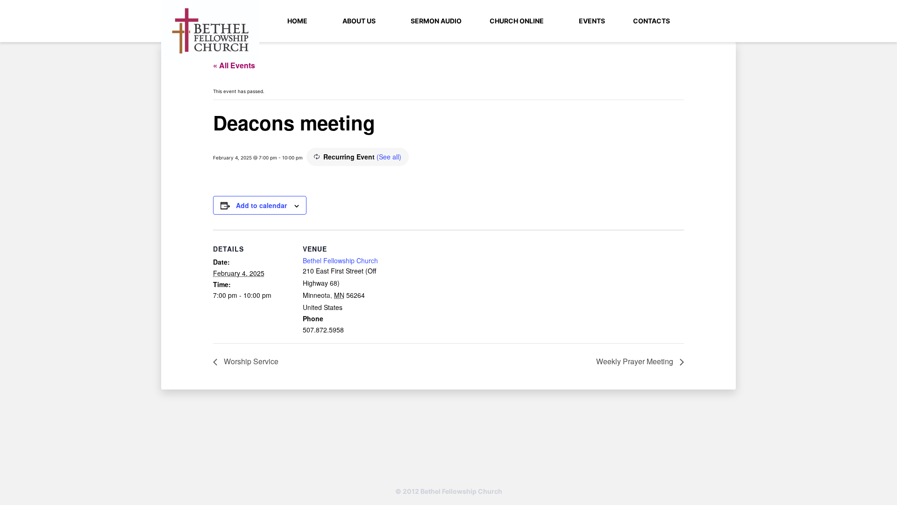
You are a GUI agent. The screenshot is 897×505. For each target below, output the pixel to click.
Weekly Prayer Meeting (635, 361)
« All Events (234, 65)
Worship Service (250, 361)
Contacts (651, 21)
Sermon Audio (436, 21)
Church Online (517, 21)
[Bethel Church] (210, 30)
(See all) (389, 156)
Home (297, 21)
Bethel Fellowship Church (340, 260)
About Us (359, 21)
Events (592, 21)
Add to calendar (261, 205)
